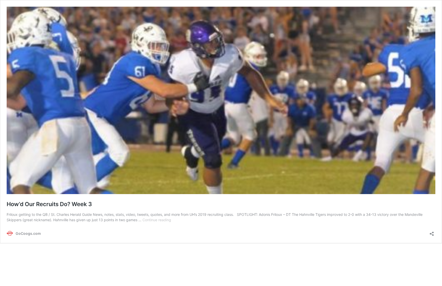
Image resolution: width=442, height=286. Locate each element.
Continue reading (156, 220)
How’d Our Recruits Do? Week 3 (49, 204)
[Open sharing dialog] (431, 232)
